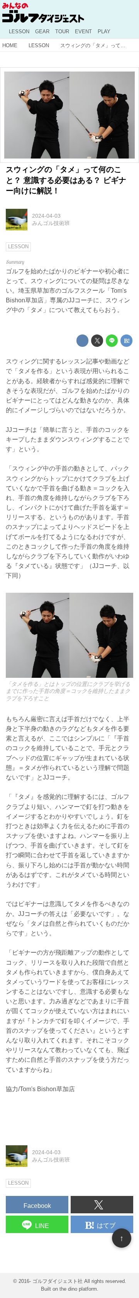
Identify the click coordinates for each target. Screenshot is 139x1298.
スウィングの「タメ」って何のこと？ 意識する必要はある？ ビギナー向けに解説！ (66, 180)
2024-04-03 (46, 216)
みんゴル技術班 (51, 223)
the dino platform (78, 1289)
